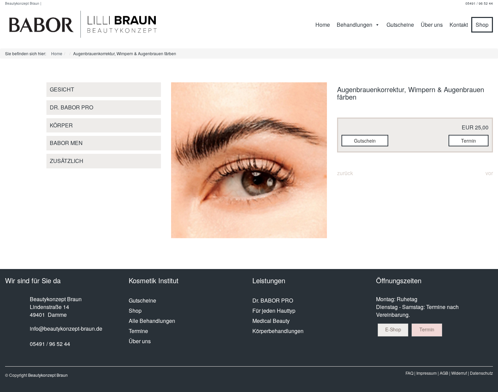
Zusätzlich (66, 161)
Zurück (345, 173)
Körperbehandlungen (278, 331)
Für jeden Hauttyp (273, 310)
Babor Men (66, 143)
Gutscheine (400, 24)
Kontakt (459, 24)
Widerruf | (460, 373)
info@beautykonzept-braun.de (66, 328)
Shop (482, 24)
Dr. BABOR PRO (71, 107)
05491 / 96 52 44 (479, 3)
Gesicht (62, 89)
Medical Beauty (271, 321)
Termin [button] (468, 140)
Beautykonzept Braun (48, 375)
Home (322, 24)
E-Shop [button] (393, 329)
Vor (489, 173)
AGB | (445, 373)
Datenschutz (481, 373)
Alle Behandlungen (152, 321)
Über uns (432, 24)
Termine (138, 331)
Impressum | (427, 373)
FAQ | (410, 373)
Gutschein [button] (365, 140)
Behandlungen (354, 24)
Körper (61, 125)
